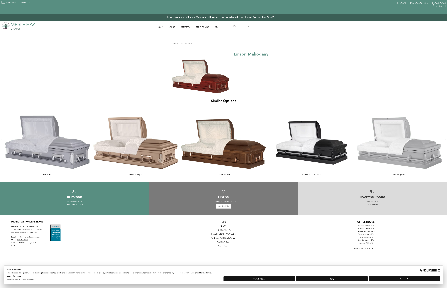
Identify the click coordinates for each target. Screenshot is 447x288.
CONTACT (223, 245)
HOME (223, 222)
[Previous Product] (1, 139)
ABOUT (223, 226)
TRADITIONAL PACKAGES (223, 234)
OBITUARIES (223, 242)
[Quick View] (47, 139)
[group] (223, 141)
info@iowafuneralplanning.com (28, 237)
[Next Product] (445, 139)
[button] (172, 26)
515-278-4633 (22, 240)
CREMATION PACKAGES (223, 238)
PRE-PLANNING (223, 230)
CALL (443, 2)
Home (174, 43)
